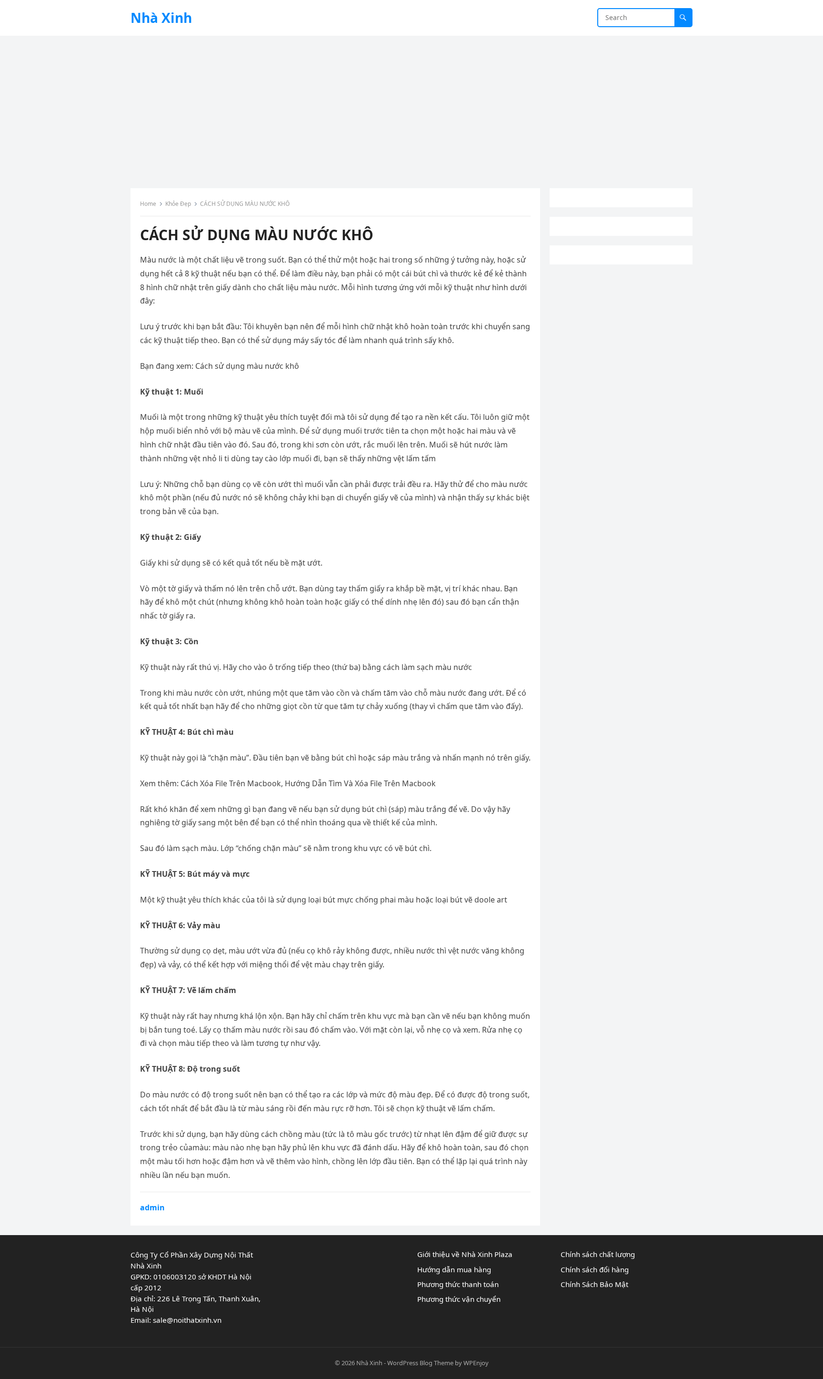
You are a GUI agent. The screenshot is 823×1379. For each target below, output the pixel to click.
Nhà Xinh (161, 18)
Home (148, 204)
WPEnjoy (476, 1363)
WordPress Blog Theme (420, 1363)
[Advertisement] (411, 107)
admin (152, 1207)
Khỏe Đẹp (178, 204)
